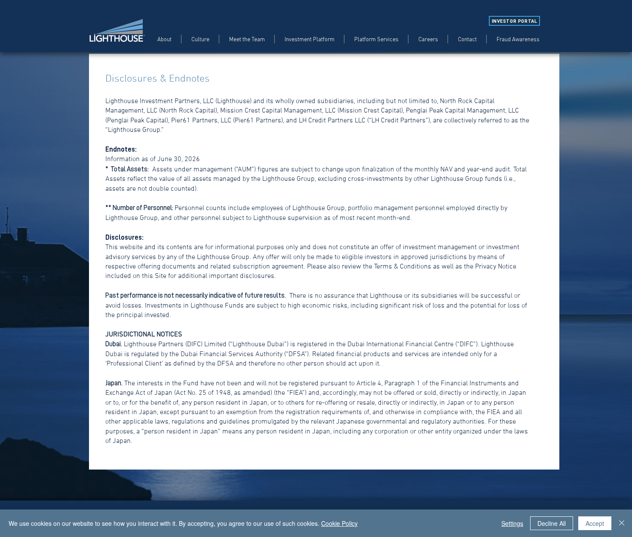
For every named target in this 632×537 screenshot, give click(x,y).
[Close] (622, 523)
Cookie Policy (339, 523)
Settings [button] (512, 523)
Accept (595, 523)
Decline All (551, 523)
